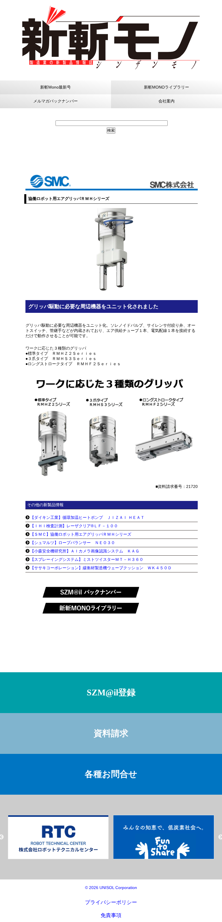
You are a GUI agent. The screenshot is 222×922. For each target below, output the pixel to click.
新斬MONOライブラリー (166, 87)
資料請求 (111, 733)
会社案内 (166, 101)
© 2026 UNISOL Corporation (111, 887)
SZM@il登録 (111, 692)
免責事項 (111, 915)
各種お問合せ (111, 774)
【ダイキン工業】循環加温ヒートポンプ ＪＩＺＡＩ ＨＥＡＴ (87, 517)
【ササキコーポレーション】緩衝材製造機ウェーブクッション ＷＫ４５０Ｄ (101, 567)
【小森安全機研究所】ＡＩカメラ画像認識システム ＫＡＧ (84, 551)
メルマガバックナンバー (55, 101)
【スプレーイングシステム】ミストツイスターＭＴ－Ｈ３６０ (86, 559)
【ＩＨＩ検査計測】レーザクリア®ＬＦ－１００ (74, 526)
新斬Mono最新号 (55, 87)
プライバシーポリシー (111, 902)
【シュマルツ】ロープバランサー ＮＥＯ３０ (72, 542)
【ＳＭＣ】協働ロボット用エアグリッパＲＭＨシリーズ (80, 534)
